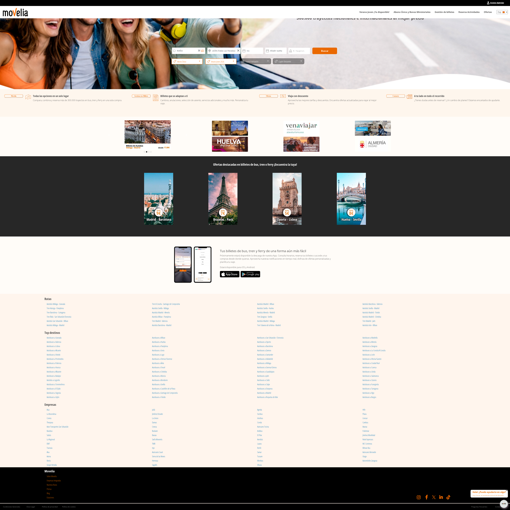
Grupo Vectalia (52, 464)
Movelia (13, 96)
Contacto (396, 96)
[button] (109, 135)
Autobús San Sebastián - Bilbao (57, 321)
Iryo (153, 447)
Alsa (48, 452)
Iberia (49, 460)
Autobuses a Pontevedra (55, 358)
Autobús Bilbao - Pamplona (161, 316)
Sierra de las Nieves (158, 456)
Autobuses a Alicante (54, 350)
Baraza (154, 435)
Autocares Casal (157, 452)
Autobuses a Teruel (158, 367)
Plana (364, 414)
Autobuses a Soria (158, 350)
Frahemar (366, 430)
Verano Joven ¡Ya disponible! (374, 12)
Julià (153, 409)
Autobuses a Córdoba (159, 371)
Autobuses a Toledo (159, 397)
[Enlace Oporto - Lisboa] (287, 200)
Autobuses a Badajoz (54, 375)
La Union (155, 418)
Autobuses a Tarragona (370, 388)
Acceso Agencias (497, 2)
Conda (259, 422)
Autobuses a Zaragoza (370, 346)
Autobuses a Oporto (264, 341)
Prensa (49, 489)
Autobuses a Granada (54, 337)
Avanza (365, 426)
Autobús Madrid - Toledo (371, 312)
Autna (49, 456)
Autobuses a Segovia (54, 392)
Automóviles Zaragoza (370, 460)
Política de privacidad (50, 507)
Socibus (260, 414)
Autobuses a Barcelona (265, 346)
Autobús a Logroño (53, 380)
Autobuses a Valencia (54, 341)
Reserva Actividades (469, 12)
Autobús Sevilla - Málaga (160, 308)
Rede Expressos (368, 439)
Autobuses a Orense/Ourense (162, 358)
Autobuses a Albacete (54, 371)
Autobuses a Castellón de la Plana (163, 388)
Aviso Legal (31, 507)
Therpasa (50, 422)
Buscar (324, 50)
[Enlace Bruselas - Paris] (223, 200)
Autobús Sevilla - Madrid (371, 308)
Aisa (48, 409)
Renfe (259, 447)
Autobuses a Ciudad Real (371, 363)
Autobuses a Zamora (264, 350)
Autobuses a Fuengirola (371, 384)
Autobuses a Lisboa (53, 346)
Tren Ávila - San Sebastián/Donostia (59, 316)
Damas (154, 422)
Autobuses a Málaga (264, 363)
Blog (48, 493)
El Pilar (259, 435)
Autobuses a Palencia (54, 363)
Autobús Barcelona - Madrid (161, 325)
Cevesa (154, 426)
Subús (49, 435)
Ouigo (365, 456)
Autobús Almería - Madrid (266, 312)
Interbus (260, 418)
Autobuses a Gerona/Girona (267, 367)
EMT (48, 443)
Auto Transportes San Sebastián (57, 426)
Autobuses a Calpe (263, 384)
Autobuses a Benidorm (160, 380)
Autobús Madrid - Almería (161, 312)
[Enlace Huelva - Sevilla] (351, 200)
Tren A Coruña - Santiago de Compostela (166, 304)
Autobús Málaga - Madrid (55, 325)
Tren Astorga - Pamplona (55, 308)
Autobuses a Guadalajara (265, 371)
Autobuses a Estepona (264, 388)
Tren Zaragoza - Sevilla (264, 316)
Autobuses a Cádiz (263, 380)
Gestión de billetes (444, 12)
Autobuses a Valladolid (265, 358)
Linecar (365, 418)
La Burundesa (51, 414)
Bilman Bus (366, 447)
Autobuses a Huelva (158, 341)
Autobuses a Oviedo (53, 354)
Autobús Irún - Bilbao (370, 325)
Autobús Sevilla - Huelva (265, 308)
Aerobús (260, 439)
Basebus (49, 430)
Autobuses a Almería (369, 341)
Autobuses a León (369, 354)
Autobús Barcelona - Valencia (372, 304)
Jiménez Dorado (157, 414)
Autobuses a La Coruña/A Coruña (374, 350)
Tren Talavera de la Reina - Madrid (269, 325)
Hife (364, 409)
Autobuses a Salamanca (371, 375)
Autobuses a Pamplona (160, 346)
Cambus (365, 422)
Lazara (259, 443)
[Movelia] (15, 12)
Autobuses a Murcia (159, 375)
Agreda (259, 409)
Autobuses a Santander (265, 354)
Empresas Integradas (54, 480)
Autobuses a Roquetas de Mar (267, 397)
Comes (49, 418)
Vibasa (259, 464)
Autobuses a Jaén (263, 375)
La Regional (51, 439)
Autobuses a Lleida (369, 371)
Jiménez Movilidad (369, 435)
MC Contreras (367, 443)
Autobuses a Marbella (370, 337)
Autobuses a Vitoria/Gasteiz (372, 358)
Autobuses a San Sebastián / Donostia (270, 337)
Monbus (260, 460)
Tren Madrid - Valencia (159, 321)
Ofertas (488, 12)
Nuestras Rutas (52, 484)
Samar (259, 452)
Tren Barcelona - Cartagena (56, 312)
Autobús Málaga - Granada (56, 304)
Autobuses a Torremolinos (56, 384)
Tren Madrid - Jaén (369, 321)
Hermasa (155, 460)
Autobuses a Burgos (369, 397)
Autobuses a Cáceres (370, 380)
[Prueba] (159, 200)
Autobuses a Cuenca (369, 367)
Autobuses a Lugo (158, 354)
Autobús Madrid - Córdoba (372, 316)
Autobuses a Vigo (368, 392)
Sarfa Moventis (157, 439)
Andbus (259, 430)
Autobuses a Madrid (264, 392)
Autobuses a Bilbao (158, 337)
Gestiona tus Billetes (141, 96)
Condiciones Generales (11, 507)
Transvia (49, 447)
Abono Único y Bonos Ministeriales (412, 12)
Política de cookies (69, 507)
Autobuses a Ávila (158, 363)
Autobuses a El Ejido (54, 388)
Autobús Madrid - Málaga (266, 321)
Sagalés (154, 464)
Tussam (259, 456)
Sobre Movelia (52, 476)
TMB (153, 443)
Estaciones (50, 497)
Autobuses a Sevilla (158, 384)
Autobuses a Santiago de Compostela (165, 392)
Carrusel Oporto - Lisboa (147, 123)
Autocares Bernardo (369, 452)
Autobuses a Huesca (53, 367)
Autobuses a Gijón (53, 397)
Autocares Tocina (263, 426)
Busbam (155, 430)
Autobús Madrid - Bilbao (265, 304)
